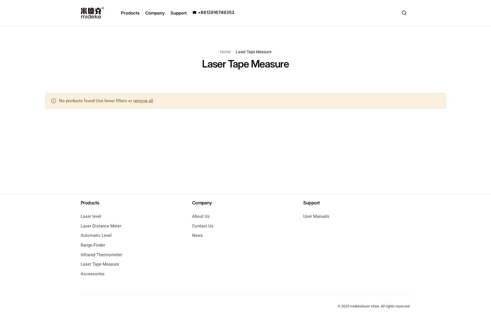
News (197, 235)
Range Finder (93, 245)
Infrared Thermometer (101, 254)
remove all (143, 100)
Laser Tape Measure (100, 264)
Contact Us (202, 226)
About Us (201, 216)
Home (225, 52)
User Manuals (316, 216)
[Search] (404, 13)
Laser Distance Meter (101, 226)
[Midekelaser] (92, 13)
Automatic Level (96, 235)
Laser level (91, 216)
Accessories (93, 273)
